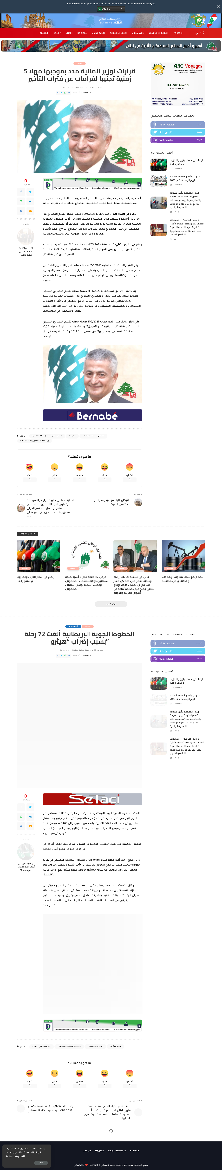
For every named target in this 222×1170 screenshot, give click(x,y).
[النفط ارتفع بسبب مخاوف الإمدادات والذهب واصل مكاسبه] (183, 556)
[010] (92, 415)
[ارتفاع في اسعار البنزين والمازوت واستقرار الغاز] (158, 165)
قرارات (73, 436)
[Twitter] (30, 192)
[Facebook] (21, 192)
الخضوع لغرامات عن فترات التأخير (48, 436)
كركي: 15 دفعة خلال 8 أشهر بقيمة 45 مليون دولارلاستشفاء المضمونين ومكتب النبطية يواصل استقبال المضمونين (87, 582)
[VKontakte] (30, 201)
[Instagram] (177, 140)
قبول (41, 1163)
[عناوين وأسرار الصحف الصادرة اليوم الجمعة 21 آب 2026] (158, 181)
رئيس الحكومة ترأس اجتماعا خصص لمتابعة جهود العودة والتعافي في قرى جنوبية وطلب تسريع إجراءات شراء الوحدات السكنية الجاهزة (185, 200)
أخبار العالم (73, 626)
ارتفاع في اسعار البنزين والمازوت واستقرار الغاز (186, 162)
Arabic (106, 8)
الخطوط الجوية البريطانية (70, 952)
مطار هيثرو (116, 952)
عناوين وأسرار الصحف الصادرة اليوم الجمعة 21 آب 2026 (185, 178)
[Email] (30, 211)
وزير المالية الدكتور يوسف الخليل (35, 441)
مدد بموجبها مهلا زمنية (94, 436)
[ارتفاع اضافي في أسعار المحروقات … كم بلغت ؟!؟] (25, 799)
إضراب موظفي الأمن (42, 952)
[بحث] (202, 33)
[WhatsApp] (21, 201)
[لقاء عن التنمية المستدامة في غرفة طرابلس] (25, 236)
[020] (92, 747)
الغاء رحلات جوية (96, 952)
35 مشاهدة (98, 87)
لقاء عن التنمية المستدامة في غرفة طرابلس (26, 252)
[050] (92, 184)
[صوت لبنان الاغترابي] (111, 20)
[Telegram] (21, 211)
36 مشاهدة (98, 650)
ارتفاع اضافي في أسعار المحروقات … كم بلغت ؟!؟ (26, 814)
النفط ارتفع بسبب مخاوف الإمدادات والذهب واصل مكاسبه (183, 578)
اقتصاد (79, 64)
